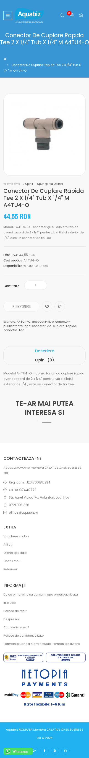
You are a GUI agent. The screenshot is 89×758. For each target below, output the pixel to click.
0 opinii (28, 184)
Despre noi (11, 619)
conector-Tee (13, 330)
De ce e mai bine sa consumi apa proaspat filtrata (40, 594)
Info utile (9, 603)
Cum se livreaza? (16, 627)
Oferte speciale (15, 553)
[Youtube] (55, 751)
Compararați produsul (60, 306)
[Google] (34, 751)
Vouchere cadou (16, 536)
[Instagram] (65, 751)
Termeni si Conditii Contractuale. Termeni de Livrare (41, 644)
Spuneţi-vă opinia (50, 184)
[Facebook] (44, 751)
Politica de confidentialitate (23, 635)
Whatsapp (20, 751)
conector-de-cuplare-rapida (54, 326)
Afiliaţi (7, 544)
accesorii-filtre (43, 321)
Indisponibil (21, 306)
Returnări (10, 569)
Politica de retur (15, 611)
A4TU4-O (24, 321)
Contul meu (12, 561)
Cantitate (11, 286)
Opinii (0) (44, 360)
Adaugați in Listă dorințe (47, 306)
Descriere (44, 351)
